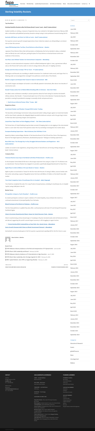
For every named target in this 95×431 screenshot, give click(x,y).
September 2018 (74, 146)
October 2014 (74, 331)
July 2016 (73, 248)
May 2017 (73, 209)
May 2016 (73, 256)
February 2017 (74, 221)
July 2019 (73, 107)
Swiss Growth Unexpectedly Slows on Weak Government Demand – (28, 227)
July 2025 (73, 37)
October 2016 (74, 237)
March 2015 (73, 311)
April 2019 (73, 119)
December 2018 (74, 135)
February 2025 (74, 41)
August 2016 (73, 244)
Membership (30, 4)
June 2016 (73, 252)
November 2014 (74, 327)
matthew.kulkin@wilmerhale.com (12, 389)
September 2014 (74, 335)
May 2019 (73, 115)
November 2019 (74, 92)
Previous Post (15, 266)
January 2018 (74, 178)
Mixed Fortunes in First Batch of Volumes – (21, 204)
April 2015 (73, 307)
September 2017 (74, 193)
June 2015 (73, 299)
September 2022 (74, 76)
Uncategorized (74, 359)
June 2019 (73, 111)
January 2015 (74, 319)
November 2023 (74, 56)
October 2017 (74, 190)
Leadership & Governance (41, 4)
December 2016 (74, 229)
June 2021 (73, 84)
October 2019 (74, 96)
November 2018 (74, 139)
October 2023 (74, 60)
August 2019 (73, 103)
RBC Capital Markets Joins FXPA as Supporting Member (22, 260)
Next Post (59, 266)
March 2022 (73, 80)
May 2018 (73, 162)
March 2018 (73, 170)
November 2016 (74, 233)
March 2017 (73, 217)
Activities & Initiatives (55, 4)
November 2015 (74, 280)
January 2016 (74, 272)
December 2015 (74, 276)
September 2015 (74, 288)
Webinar (72, 363)
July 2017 (73, 201)
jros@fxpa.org (8, 381)
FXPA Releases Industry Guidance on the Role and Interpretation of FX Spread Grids (30, 248)
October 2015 (74, 284)
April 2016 (73, 260)
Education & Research (76, 343)
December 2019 (74, 88)
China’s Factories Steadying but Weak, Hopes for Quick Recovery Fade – (29, 214)
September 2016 (74, 241)
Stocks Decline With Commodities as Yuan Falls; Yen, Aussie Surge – (31, 224)
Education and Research (73, 4)
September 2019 (74, 99)
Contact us (84, 4)
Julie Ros (14, 20)
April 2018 (73, 166)
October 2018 (74, 143)
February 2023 (74, 68)
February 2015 (74, 315)
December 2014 (74, 323)
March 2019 (73, 123)
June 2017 (73, 205)
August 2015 (73, 291)
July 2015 (73, 295)
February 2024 (74, 52)
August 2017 (73, 197)
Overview (22, 4)
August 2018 (73, 150)
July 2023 (73, 64)
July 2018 (73, 154)
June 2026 (73, 29)
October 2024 (74, 45)
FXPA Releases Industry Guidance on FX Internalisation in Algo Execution (27, 254)
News (64, 4)
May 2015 (73, 303)
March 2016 (73, 264)
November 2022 (74, 72)
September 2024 (74, 49)
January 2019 (74, 131)
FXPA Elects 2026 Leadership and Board (18, 251)
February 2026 (74, 33)
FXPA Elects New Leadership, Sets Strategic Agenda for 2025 (23, 257)
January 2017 (74, 225)
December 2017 (74, 182)
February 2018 (74, 174)
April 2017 (73, 213)
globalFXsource (21, 20)
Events (72, 347)
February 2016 (74, 268)
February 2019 (74, 127)
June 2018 (73, 158)
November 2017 (74, 186)
